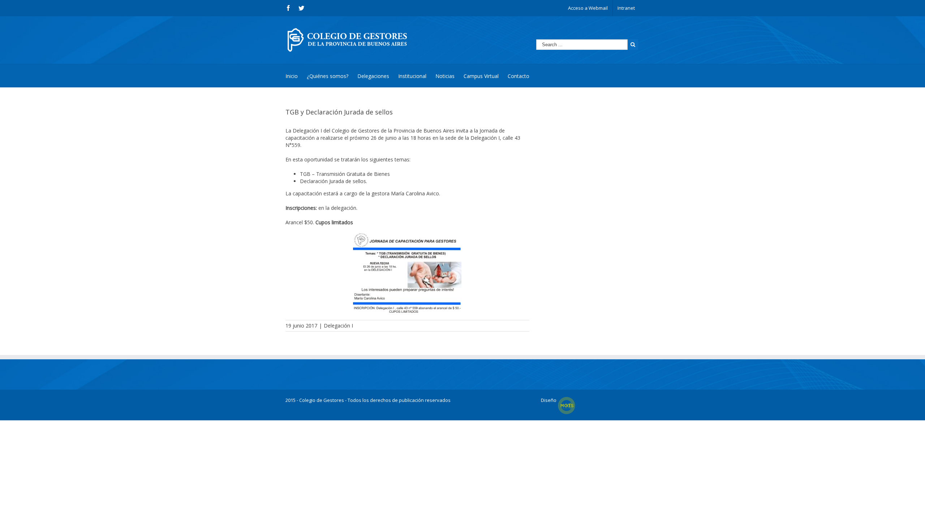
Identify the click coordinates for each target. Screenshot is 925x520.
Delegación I (338, 325)
